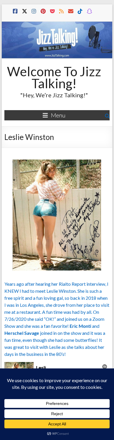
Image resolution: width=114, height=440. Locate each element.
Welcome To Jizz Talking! (54, 77)
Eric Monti (80, 326)
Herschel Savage (21, 333)
